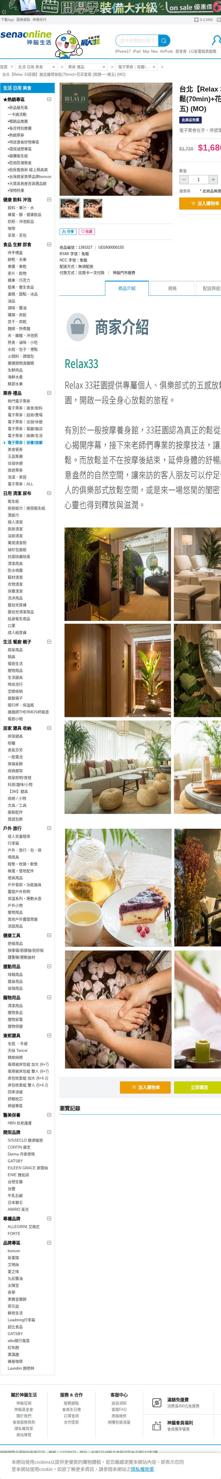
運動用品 (11, 966)
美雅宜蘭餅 (17, 1299)
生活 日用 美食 (30, 67)
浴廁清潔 (15, 536)
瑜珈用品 (15, 988)
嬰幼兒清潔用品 (21, 612)
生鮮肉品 (15, 370)
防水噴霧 (15, 570)
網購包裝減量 (119, 1422)
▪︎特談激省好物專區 (23, 142)
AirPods (166, 51)
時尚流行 (15, 684)
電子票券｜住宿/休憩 (25, 422)
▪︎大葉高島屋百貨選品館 (27, 183)
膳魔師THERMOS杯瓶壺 (28, 712)
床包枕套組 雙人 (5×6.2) (28, 1085)
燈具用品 (15, 878)
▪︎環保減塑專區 (20, 149)
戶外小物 (15, 905)
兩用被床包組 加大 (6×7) (28, 1064)
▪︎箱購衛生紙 (18, 156)
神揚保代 (39, 20)
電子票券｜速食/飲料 (25, 408)
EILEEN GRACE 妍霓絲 (28, 1168)
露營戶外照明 (19, 891)
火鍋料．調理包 (21, 356)
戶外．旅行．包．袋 (24, 850)
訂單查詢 (71, 1416)
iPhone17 (123, 51)
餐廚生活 (15, 663)
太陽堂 (13, 1285)
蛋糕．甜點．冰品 (23, 294)
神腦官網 (23, 1403)
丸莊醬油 (15, 1278)
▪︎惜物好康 (16, 190)
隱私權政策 (23, 1428)
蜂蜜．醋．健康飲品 (24, 214)
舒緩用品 (15, 943)
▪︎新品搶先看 (18, 107)
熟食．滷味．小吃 (23, 342)
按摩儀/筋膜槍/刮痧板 (26, 950)
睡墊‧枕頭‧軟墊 (23, 864)
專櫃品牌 (11, 1218)
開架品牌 (11, 1132)
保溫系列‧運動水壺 (24, 898)
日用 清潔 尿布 (17, 493)
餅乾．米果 (17, 259)
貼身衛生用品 (19, 619)
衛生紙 (13, 501)
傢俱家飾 (15, 764)
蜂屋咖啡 (15, 1361)
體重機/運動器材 (21, 957)
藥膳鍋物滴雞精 (21, 363)
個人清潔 (15, 522)
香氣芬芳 (15, 750)
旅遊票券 (15, 470)
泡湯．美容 (17, 477)
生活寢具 (15, 677)
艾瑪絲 (13, 1265)
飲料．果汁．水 (21, 208)
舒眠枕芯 (15, 1099)
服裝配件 (15, 812)
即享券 (181, 51)
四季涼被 (15, 1092)
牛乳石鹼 (15, 1195)
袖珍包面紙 (17, 550)
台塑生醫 (15, 1182)
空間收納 (15, 691)
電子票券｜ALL (20, 484)
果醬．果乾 (17, 266)
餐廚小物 (15, 719)
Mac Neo (150, 51)
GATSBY (15, 1161)
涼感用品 (15, 926)
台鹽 (11, 1189)
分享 (70, 232)
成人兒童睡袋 (19, 836)
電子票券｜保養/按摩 (135, 67)
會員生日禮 (71, 1409)
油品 (11, 301)
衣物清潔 (15, 584)
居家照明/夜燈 (19, 777)
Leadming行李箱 (21, 1320)
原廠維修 (119, 1416)
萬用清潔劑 (17, 543)
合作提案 (71, 1422)
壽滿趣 (13, 1354)
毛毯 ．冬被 (18, 1043)
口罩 (11, 625)
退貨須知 (119, 1403)
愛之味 (13, 1271)
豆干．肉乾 (17, 322)
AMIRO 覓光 (18, 1209)
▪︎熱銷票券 (16, 135)
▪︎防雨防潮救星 (20, 163)
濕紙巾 (13, 515)
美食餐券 (15, 449)
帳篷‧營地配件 (21, 871)
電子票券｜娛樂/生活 (25, 436)
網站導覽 (23, 1435)
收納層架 (15, 771)
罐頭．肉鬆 (17, 315)
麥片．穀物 (17, 273)
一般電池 (15, 757)
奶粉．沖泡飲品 (21, 221)
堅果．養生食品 (21, 287)
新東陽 (13, 1258)
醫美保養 (11, 1115)
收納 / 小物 (17, 798)
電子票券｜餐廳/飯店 (25, 429)
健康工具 (11, 935)
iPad (136, 51)
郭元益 (13, 1306)
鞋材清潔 (15, 577)
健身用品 (15, 981)
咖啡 (11, 228)
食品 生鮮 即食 (17, 244)
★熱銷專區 (14, 99)
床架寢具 (15, 736)
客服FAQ (119, 1409)
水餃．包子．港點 (23, 349)
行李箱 (13, 843)
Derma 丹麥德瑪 (21, 1154)
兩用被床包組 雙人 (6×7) (28, 1071)
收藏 (88, 232)
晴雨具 (13, 857)
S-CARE (206, 20)
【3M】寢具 (18, 791)
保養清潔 (15, 591)
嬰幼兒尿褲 (17, 605)
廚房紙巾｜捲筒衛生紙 (26, 508)
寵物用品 (15, 670)
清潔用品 (15, 1005)
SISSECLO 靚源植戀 (25, 1140)
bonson (14, 1251)
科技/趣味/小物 (20, 784)
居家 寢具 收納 (17, 728)
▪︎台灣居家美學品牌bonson (29, 176)
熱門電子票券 (19, 401)
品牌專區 (11, 1242)
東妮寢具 (11, 1035)
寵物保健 (15, 1026)
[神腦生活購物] (50, 41)
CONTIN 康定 (19, 1147)
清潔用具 (15, 563)
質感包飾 (15, 819)
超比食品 (15, 1327)
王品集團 (15, 456)
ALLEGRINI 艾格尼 (24, 1227)
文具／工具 (17, 805)
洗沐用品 (15, 598)
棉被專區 (15, 1106)
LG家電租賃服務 (202, 51)
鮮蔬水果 (15, 384)
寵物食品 (15, 1012)
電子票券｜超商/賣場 (25, 415)
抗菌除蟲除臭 (19, 556)
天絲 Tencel (17, 1050)
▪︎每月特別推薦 (20, 128)
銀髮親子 (15, 698)
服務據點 (23, 20)
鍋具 (11, 657)
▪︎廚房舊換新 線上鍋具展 (28, 170)
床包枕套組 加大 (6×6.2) (28, 1078)
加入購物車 (149, 1087)
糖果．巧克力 (19, 280)
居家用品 (15, 650)
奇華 (11, 1292)
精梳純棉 (15, 1057)
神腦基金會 (23, 1409)
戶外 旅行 (12, 828)
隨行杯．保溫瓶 (21, 705)
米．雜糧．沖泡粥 (23, 335)
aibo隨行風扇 (19, 1341)
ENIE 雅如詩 (18, 1175)
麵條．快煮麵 (19, 328)
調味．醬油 (17, 308)
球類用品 (15, 974)
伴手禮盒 (15, 252)
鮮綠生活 (15, 1313)
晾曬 (11, 743)
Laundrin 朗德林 (21, 1368)
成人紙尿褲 (17, 632)
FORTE (14, 1233)
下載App (7, 20)
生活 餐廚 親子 (17, 641)
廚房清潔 (15, 529)
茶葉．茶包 (17, 235)
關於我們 (23, 1416)
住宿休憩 (15, 463)
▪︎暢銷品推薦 (18, 121)
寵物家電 (15, 1019)
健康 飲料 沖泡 (17, 199)
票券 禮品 (76, 67)
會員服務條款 (24, 1422)
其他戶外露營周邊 (23, 919)
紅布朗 (13, 1347)
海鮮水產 (15, 377)
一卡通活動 (17, 114)
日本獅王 (15, 1202)
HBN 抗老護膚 (20, 1123)
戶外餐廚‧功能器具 (24, 885)
